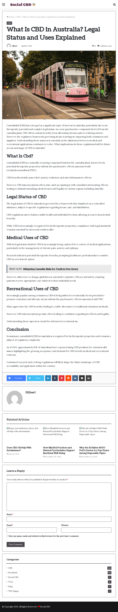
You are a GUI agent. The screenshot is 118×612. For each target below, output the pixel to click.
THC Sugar (13, 591)
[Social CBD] (23, 4)
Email (10, 525)
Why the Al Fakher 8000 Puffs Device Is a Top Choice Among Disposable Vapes (94, 450)
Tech (10, 582)
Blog (10, 586)
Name (10, 514)
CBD (18, 17)
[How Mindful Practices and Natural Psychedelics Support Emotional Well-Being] (59, 436)
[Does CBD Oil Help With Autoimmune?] (23, 436)
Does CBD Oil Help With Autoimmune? (19, 449)
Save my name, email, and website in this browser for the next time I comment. (44, 536)
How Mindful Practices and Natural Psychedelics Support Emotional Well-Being (59, 450)
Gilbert (14, 46)
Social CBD (13, 577)
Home (11, 17)
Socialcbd (12, 572)
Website (64, 525)
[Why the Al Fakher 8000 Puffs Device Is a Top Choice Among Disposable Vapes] (95, 436)
